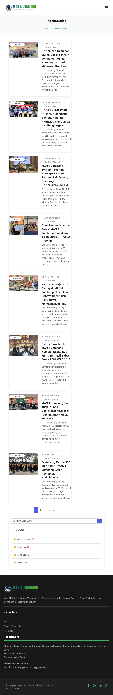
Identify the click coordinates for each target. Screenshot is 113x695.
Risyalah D (54, 47)
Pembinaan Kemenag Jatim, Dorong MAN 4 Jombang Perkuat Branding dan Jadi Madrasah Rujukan (56, 58)
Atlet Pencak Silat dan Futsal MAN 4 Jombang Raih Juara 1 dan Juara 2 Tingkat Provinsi (56, 233)
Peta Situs (9, 631)
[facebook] (89, 685)
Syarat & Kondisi (12, 626)
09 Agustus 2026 (51, 277)
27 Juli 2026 (48, 454)
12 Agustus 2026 (51, 158)
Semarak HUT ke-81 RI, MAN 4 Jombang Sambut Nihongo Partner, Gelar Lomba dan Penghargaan (56, 118)
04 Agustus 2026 (51, 396)
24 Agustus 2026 (51, 43)
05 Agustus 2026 (51, 336)
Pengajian (16, 278)
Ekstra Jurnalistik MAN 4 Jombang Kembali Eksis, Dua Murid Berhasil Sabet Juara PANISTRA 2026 (56, 352)
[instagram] (106, 685)
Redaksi (8, 621)
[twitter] (101, 685)
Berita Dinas (16, 45)
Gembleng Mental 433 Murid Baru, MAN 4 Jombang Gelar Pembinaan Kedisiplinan (56, 470)
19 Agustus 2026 (51, 102)
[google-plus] (95, 685)
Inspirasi (21, 547)
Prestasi (15, 219)
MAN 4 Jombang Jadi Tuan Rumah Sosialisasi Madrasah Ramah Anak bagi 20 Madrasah (56, 411)
